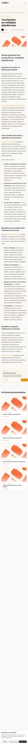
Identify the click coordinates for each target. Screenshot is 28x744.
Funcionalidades (9, 12)
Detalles (5, 741)
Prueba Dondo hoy (7, 355)
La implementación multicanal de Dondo (13, 105)
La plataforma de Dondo (8, 142)
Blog (2, 12)
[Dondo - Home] (5, 3)
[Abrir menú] (24, 3)
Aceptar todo (23, 741)
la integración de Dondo (13, 234)
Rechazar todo (13, 741)
